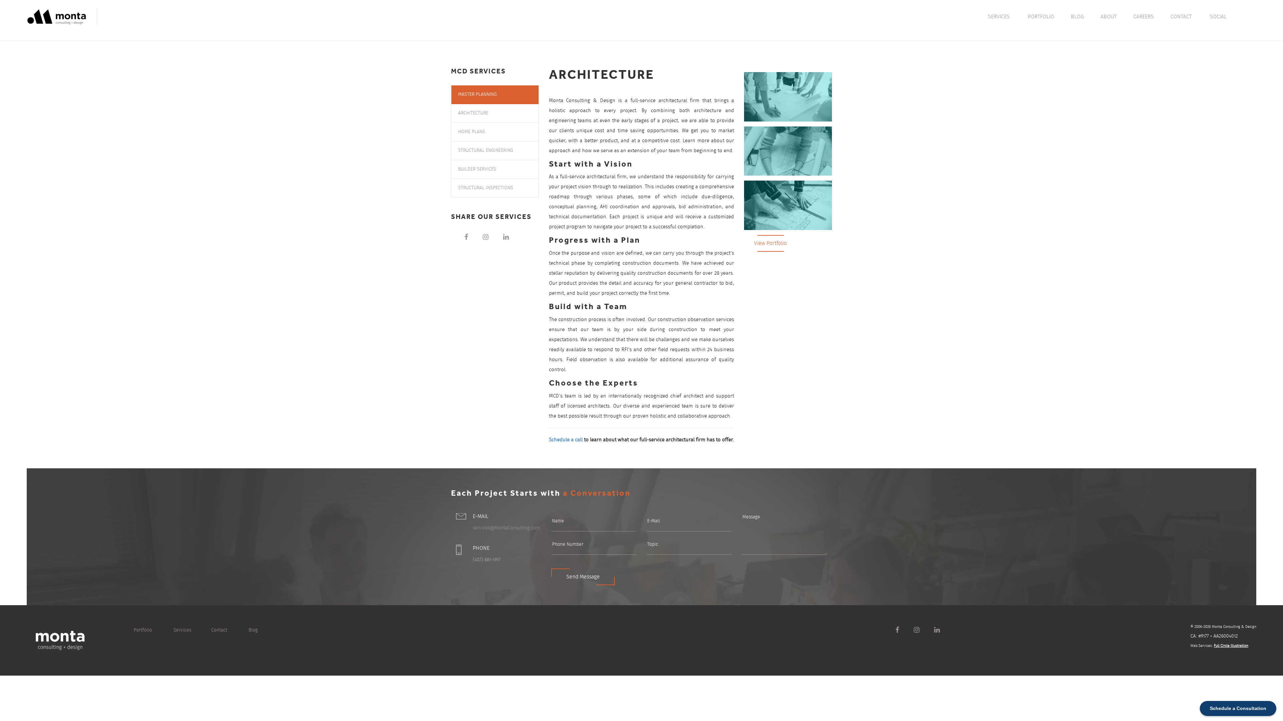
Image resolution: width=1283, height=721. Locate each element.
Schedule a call (566, 439)
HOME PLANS (471, 132)
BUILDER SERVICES (477, 169)
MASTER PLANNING (477, 94)
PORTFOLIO (1041, 16)
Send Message (583, 576)
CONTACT (1181, 16)
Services (182, 630)
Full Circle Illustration (1231, 646)
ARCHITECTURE (473, 113)
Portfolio (143, 630)
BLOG (1077, 16)
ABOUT (1109, 16)
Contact (219, 630)
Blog (253, 630)
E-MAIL (480, 516)
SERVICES (999, 16)
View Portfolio (770, 243)
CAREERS (1143, 16)
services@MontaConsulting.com (506, 528)
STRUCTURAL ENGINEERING (485, 150)
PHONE (481, 548)
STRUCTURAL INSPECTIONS (485, 188)
